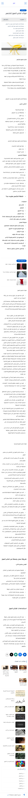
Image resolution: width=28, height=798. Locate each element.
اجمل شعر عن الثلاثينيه (8, 746)
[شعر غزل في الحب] (20, 732)
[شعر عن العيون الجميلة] (20, 740)
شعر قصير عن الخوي (9, 761)
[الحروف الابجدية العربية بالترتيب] (20, 693)
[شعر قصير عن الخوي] (20, 764)
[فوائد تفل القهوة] (14, 667)
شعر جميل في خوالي (9, 706)
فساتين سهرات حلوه (10, 264)
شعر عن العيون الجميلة (10, 739)
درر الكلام (21, 786)
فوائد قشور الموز (20, 30)
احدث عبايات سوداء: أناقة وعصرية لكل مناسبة (6, 673)
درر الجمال (23, 10)
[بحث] (2, 3)
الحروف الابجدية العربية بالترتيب (8, 692)
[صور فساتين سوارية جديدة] (22, 274)
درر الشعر (21, 778)
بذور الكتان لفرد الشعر (23, 671)
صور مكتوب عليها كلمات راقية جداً (10, 715)
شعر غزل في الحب (9, 730)
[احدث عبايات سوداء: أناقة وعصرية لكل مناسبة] (5, 667)
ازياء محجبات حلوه (11, 280)
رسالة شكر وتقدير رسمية (10, 699)
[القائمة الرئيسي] (25, 3)
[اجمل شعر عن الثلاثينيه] (20, 748)
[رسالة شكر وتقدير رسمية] (20, 701)
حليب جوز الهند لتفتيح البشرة (23, 684)
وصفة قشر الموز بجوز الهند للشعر (16, 26)
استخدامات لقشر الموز (18, 37)
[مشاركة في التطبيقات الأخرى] (7, 654)
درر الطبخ (21, 783)
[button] (20, 654)
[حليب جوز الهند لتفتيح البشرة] (23, 680)
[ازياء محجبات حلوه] (22, 282)
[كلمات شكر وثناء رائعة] (20, 725)
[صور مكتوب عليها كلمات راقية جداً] (20, 717)
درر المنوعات (21, 788)
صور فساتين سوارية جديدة (9, 272)
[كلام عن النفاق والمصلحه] (20, 756)
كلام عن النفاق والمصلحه (10, 754)
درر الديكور (21, 776)
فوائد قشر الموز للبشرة (18, 33)
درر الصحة (21, 781)
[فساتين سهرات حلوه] (22, 266)
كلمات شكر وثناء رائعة (8, 722)
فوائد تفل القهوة (15, 671)
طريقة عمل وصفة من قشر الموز (16, 35)
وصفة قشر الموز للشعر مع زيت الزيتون (15, 24)
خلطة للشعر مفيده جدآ (18, 28)
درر (14, 3)
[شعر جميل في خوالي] (20, 709)
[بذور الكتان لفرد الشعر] (23, 667)
